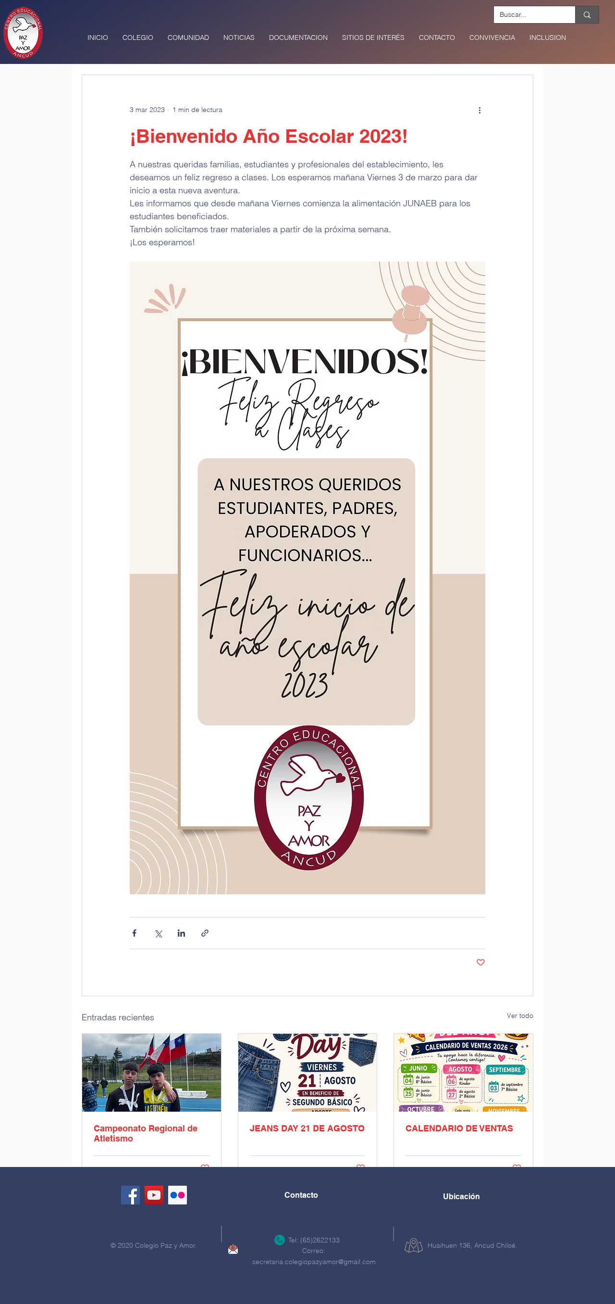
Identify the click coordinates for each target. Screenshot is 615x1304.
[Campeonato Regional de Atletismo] (151, 1073)
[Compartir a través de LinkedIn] (181, 933)
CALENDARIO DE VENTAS (459, 1128)
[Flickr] (177, 1195)
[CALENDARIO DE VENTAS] (463, 1073)
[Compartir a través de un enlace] (204, 933)
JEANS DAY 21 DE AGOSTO (307, 1128)
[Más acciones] (479, 109)
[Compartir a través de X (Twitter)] (157, 933)
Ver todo (520, 1015)
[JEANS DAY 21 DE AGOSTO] (307, 1073)
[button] (137, 37)
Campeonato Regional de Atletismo (145, 1133)
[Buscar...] (587, 14)
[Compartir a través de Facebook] (134, 933)
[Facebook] (130, 1195)
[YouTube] (154, 1195)
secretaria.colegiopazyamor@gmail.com (314, 1261)
